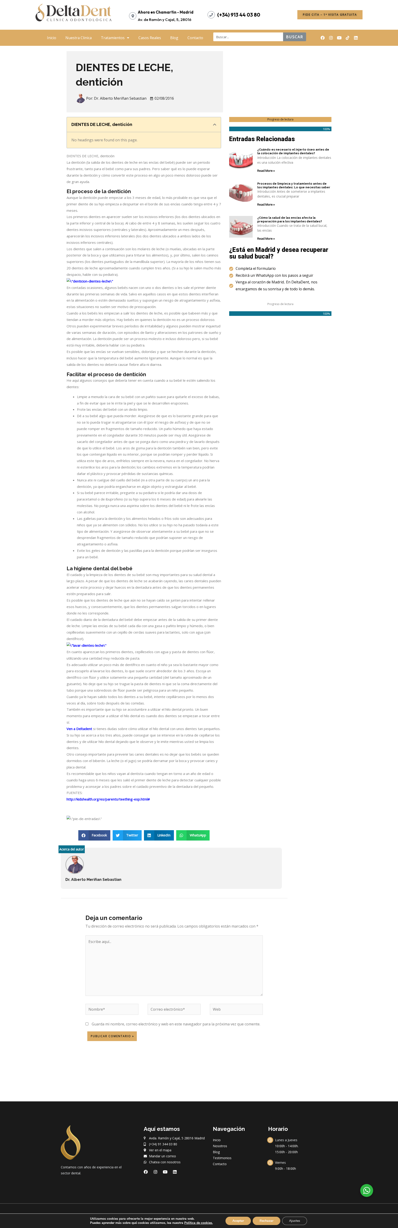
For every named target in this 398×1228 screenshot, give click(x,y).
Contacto (195, 37)
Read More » (266, 171)
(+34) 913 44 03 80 (238, 15)
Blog (174, 37)
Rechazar (266, 1221)
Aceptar (238, 1221)
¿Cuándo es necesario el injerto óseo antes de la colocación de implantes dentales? (293, 151)
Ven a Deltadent (79, 728)
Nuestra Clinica (78, 37)
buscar (294, 36)
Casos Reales (149, 37)
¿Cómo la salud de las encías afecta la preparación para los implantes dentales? (289, 219)
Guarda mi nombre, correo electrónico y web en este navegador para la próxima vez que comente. (176, 1024)
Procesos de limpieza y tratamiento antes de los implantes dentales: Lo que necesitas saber (293, 185)
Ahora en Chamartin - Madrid (165, 12)
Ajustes (294, 1221)
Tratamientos (113, 37)
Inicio (51, 37)
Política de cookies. (198, 1223)
